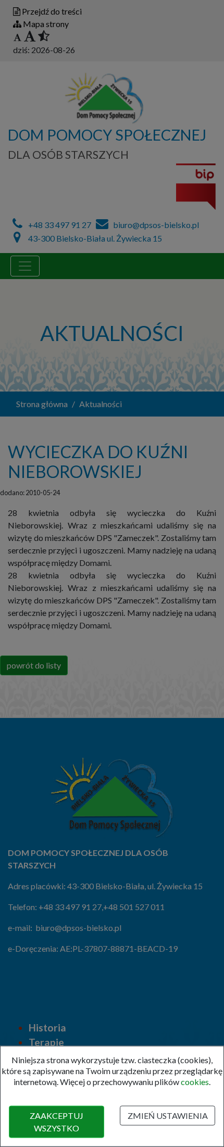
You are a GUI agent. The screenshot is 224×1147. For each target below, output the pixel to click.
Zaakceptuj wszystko (56, 1122)
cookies (195, 1081)
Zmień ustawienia (168, 1115)
